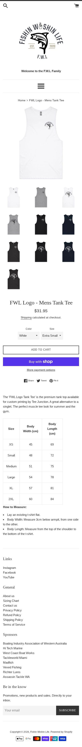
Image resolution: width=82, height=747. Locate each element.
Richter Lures (11, 672)
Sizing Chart (11, 600)
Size (52, 329)
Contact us (10, 605)
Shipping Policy (13, 619)
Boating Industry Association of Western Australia (35, 643)
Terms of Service (14, 624)
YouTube (8, 577)
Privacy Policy (12, 610)
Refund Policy (12, 615)
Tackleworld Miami (15, 657)
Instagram (9, 567)
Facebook (9, 572)
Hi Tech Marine (12, 648)
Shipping (26, 317)
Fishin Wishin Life (39, 732)
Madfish (8, 662)
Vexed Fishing (12, 667)
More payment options (41, 369)
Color (29, 329)
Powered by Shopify (61, 732)
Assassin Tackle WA (16, 676)
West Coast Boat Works (18, 653)
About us (9, 596)
